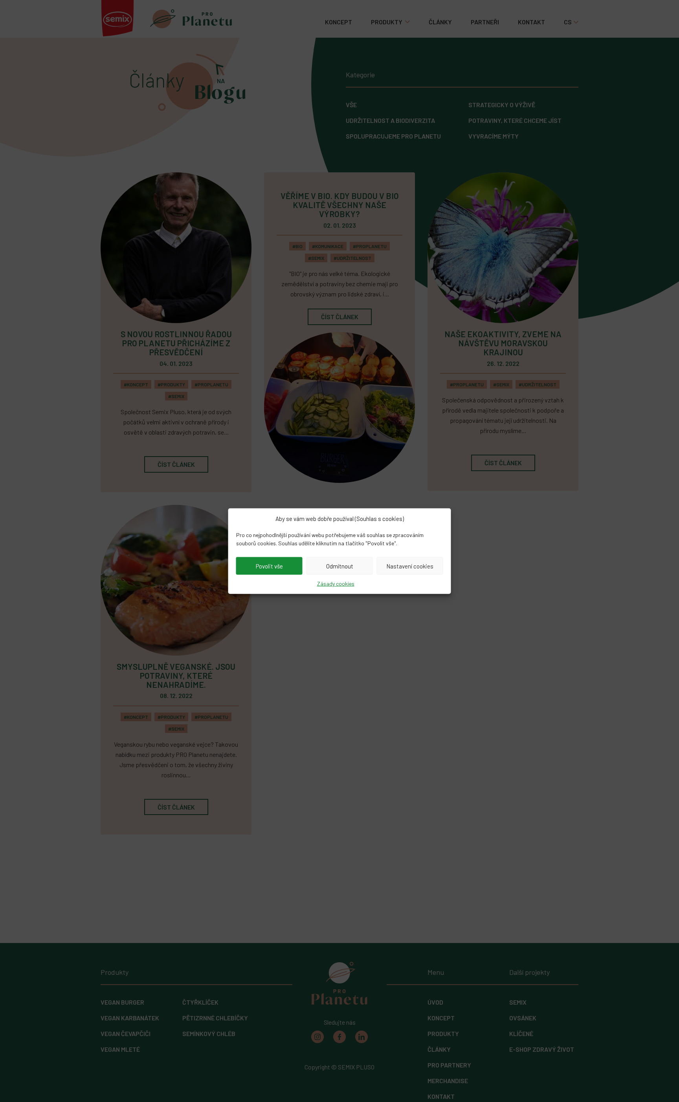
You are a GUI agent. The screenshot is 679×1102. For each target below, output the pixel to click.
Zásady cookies (335, 583)
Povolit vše (269, 565)
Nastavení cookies (409, 565)
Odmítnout (339, 565)
